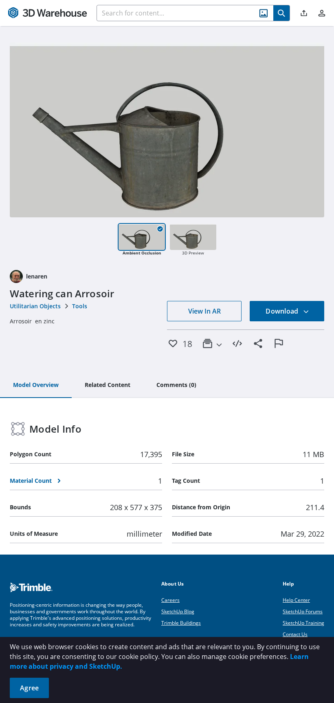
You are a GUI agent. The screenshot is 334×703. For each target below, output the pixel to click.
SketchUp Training (303, 622)
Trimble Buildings (181, 622)
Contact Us (295, 634)
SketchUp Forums (303, 611)
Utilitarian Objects (35, 306)
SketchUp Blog (177, 611)
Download (283, 311)
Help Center (296, 600)
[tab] (36, 385)
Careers (170, 600)
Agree (29, 687)
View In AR (204, 311)
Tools (79, 306)
